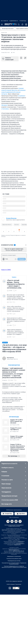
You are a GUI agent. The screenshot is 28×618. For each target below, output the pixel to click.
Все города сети (7, 504)
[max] (16, 521)
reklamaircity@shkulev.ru (14, 549)
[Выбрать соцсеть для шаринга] (25, 57)
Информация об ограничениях (14, 556)
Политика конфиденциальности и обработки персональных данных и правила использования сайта (14, 567)
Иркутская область (6, 224)
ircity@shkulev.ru (20, 541)
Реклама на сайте (7, 480)
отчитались (5, 109)
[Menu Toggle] (2, 24)
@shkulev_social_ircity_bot (18, 551)
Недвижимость (13, 20)
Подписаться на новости (9, 463)
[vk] (12, 521)
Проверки (4, 105)
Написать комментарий (9, 58)
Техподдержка (6, 492)
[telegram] (7, 521)
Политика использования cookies (14, 558)
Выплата (16, 224)
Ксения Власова (11, 218)
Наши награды (6, 484)
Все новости (4, 20)
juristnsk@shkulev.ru (20, 543)
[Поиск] (19, 24)
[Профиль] (26, 24)
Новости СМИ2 (6, 269)
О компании (5, 475)
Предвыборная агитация (9, 496)
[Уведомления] (22, 24)
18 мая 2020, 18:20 (5, 52)
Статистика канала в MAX (10, 500)
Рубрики (4, 471)
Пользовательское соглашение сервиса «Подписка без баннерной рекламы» (14, 563)
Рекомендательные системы (14, 560)
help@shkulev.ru (17, 544)
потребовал (21, 96)
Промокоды (22, 20)
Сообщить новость (8, 467)
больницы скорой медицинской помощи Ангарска (13, 92)
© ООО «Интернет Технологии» (14, 584)
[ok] (20, 521)
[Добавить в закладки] (21, 57)
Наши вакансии (6, 488)
